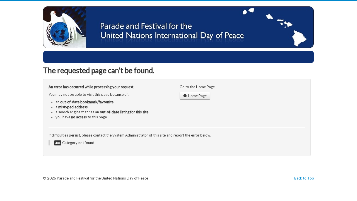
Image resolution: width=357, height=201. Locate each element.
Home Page (197, 96)
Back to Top (304, 178)
